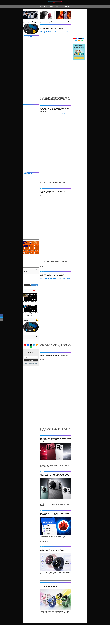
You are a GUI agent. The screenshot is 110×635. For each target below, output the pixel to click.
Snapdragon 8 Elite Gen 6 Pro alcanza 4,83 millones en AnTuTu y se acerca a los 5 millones (54, 514)
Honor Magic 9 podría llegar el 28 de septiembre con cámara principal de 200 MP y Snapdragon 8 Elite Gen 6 (54, 475)
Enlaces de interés (66, 6)
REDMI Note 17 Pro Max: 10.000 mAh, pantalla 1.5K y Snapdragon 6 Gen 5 (53, 192)
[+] (52, 184)
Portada (41, 6)
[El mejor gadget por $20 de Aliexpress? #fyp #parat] (27, 282)
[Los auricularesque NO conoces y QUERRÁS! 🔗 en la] (27, 277)
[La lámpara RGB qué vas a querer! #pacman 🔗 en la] (35, 277)
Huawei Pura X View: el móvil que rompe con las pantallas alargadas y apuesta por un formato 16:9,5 (55, 109)
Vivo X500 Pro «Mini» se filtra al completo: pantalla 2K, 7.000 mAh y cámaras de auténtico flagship (55, 27)
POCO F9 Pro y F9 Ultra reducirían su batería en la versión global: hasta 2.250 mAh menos (55, 439)
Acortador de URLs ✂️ (58, 6)
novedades (42, 105)
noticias (41, 24)
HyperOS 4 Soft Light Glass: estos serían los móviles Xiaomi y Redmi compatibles (54, 356)
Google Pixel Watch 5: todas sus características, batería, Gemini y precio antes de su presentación (53, 550)
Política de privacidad (26, 626)
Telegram (25, 35)
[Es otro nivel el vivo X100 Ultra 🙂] (35, 282)
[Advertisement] (29, 260)
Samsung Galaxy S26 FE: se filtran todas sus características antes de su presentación (52, 275)
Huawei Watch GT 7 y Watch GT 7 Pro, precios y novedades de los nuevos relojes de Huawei (55, 585)
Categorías (45, 6)
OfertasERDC (51, 6)
